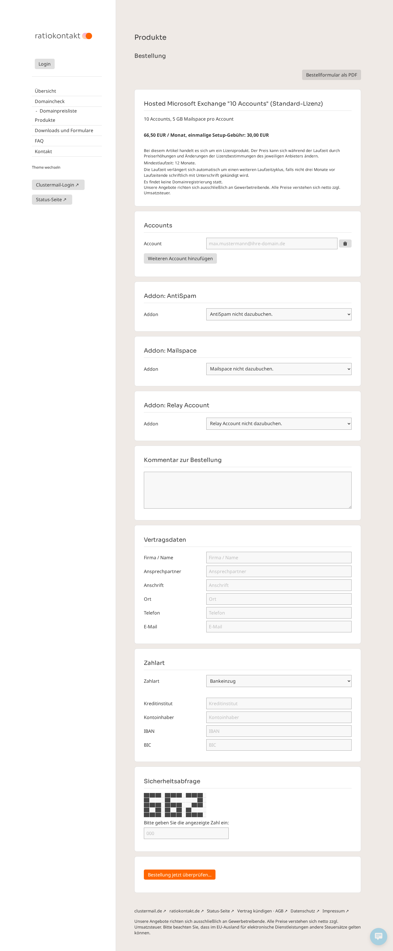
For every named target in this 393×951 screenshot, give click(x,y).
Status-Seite (49, 199)
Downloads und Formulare (64, 130)
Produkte (45, 120)
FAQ (39, 141)
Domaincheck (50, 101)
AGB (279, 911)
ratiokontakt (58, 36)
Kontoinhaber (159, 717)
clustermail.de (148, 911)
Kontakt (43, 151)
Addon (151, 314)
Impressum (334, 911)
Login (45, 64)
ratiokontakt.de (184, 911)
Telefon (152, 613)
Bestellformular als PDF (331, 75)
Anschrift (154, 585)
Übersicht (45, 91)
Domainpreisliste (58, 111)
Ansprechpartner (162, 571)
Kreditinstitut (158, 703)
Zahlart (151, 681)
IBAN (149, 731)
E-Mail (150, 626)
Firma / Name (158, 557)
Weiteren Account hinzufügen (180, 258)
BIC (147, 745)
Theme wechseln (46, 167)
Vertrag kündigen (254, 911)
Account (153, 243)
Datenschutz (303, 911)
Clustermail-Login (55, 185)
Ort (147, 599)
